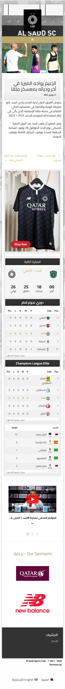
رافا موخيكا (41, 442)
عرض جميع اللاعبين (16, 472)
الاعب (55, 427)
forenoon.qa (55, 664)
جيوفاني (42, 450)
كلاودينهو (42, 458)
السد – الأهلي (32, 271)
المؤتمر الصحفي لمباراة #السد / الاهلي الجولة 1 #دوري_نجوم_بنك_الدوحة (32, 517)
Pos (56, 311)
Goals (14, 427)
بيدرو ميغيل (41, 466)
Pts (9, 311)
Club (49, 311)
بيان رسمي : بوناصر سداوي (49, 158)
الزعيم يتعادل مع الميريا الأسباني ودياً (15, 157)
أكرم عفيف (41, 434)
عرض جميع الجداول (16, 355)
